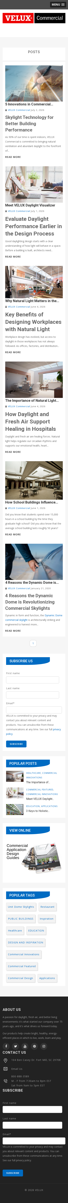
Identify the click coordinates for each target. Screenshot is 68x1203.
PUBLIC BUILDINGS (20, 918)
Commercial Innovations (42, 794)
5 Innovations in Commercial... (29, 104)
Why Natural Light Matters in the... (32, 301)
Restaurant (47, 906)
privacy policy (23, 1160)
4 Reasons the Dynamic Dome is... (32, 582)
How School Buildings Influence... (31, 502)
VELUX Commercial (19, 110)
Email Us (16, 1068)
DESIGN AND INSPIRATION (25, 942)
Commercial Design (20, 978)
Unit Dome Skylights (21, 906)
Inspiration (47, 918)
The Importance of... (38, 782)
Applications (49, 806)
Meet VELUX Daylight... (40, 799)
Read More (13, 157)
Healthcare (33, 773)
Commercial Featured (39, 789)
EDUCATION (33, 806)
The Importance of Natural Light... (32, 400)
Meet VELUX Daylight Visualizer (30, 205)
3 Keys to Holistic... (38, 811)
